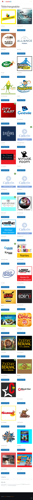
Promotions (7, 485)
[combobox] (16, 479)
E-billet (23, 484)
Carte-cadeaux (9, 484)
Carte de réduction (16, 484)
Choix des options (5, 30)
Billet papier (4, 484)
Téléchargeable (12, 485)
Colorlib (5, 496)
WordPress (12, 496)
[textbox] (16, 479)
